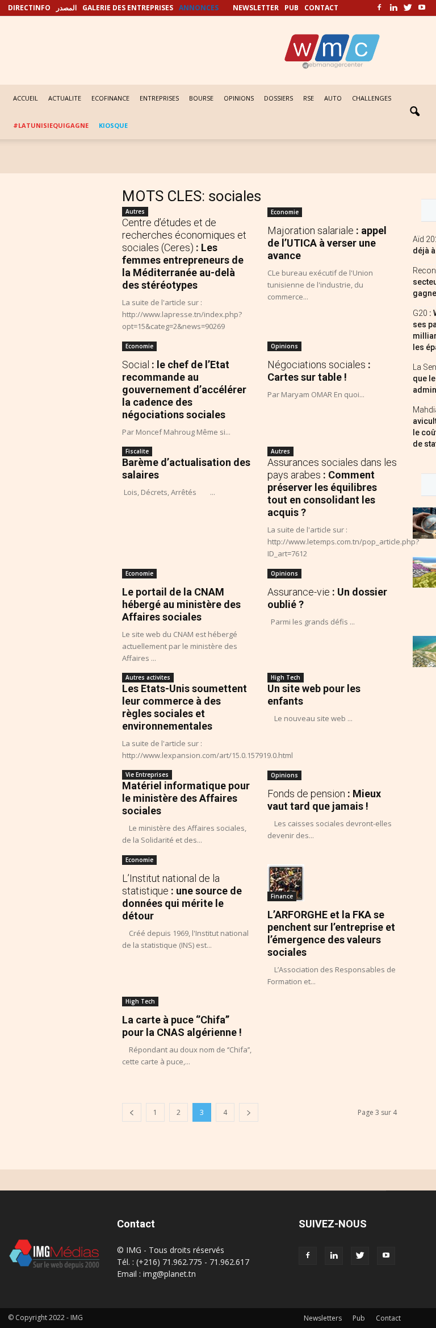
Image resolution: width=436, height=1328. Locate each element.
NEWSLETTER (256, 8)
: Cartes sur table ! (319, 371)
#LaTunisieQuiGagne (51, 125)
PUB (291, 8)
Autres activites (147, 677)
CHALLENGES (371, 98)
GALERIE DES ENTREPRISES (127, 8)
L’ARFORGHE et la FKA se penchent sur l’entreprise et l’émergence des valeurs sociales (331, 933)
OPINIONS (239, 98)
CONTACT (321, 8)
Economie (285, 212)
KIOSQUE (113, 125)
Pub (359, 1318)
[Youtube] (422, 8)
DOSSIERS (278, 98)
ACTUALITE (64, 98)
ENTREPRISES (159, 98)
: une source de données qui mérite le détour (182, 897)
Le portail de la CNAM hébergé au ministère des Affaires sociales (181, 604)
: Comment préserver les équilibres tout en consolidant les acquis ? (332, 487)
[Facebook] (379, 8)
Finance (282, 896)
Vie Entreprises (147, 775)
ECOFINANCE (110, 98)
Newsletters (323, 1318)
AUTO (333, 98)
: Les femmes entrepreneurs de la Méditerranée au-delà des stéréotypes (184, 254)
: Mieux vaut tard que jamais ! (324, 800)
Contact (388, 1318)
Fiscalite (137, 451)
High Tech (285, 677)
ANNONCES (199, 8)
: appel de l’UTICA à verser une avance (327, 242)
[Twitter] (407, 8)
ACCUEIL (25, 98)
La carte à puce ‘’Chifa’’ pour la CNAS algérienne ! (182, 1026)
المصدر (66, 8)
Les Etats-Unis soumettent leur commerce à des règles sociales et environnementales (184, 707)
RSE (308, 98)
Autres (135, 211)
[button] (414, 112)
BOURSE (201, 98)
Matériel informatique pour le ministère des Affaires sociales (186, 798)
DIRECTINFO (29, 8)
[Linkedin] (393, 8)
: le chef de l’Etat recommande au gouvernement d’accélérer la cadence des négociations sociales (184, 390)
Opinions (284, 346)
